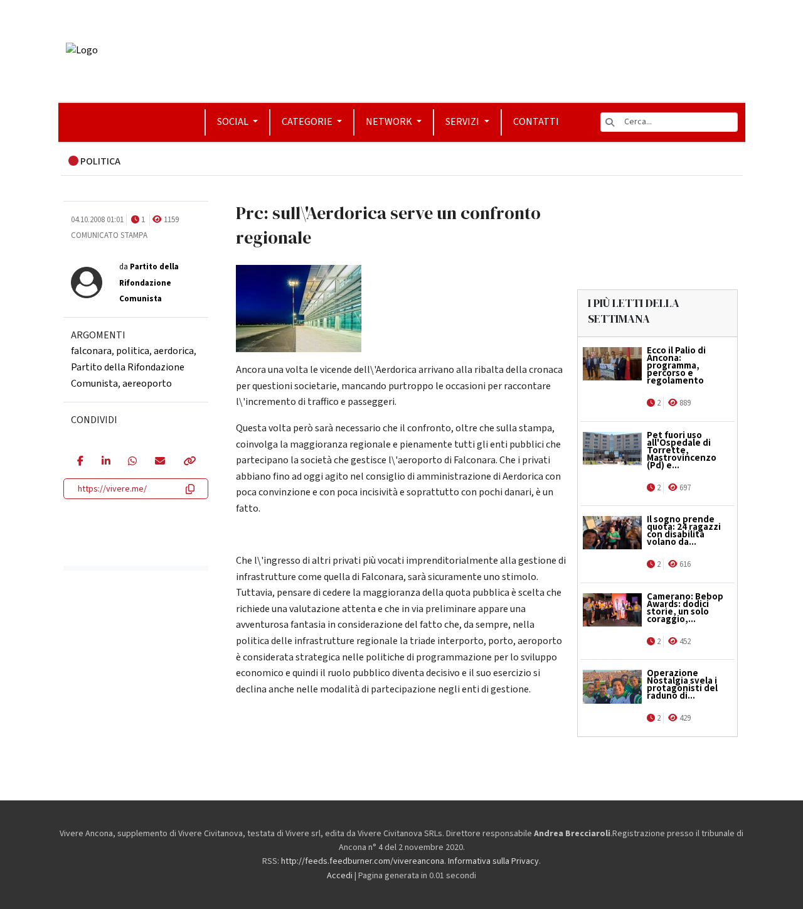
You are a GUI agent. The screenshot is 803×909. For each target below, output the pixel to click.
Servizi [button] (463, 122)
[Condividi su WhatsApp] (132, 462)
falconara (91, 351)
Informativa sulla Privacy (493, 861)
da (149, 282)
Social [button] (233, 122)
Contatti (536, 122)
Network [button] (390, 122)
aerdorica (174, 351)
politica (132, 351)
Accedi (340, 875)
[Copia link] (189, 462)
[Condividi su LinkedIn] (105, 462)
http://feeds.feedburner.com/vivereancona (362, 861)
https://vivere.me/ (112, 489)
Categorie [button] (308, 122)
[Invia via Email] (160, 462)
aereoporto (147, 383)
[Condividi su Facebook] (80, 462)
